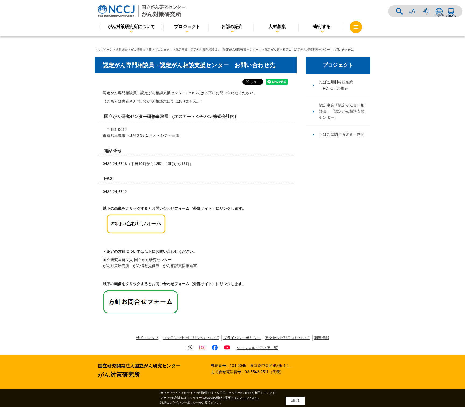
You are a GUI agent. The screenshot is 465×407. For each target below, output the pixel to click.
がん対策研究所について (131, 26)
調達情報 (321, 338)
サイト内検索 (399, 11)
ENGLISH (439, 11)
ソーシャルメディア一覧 (257, 348)
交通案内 (451, 11)
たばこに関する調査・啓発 (341, 134)
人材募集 (277, 26)
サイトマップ (147, 338)
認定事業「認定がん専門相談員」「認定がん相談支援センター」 (219, 49)
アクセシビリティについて (287, 338)
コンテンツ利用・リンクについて (191, 338)
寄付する (322, 26)
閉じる (295, 400)
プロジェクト (187, 26)
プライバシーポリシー (242, 338)
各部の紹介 (232, 26)
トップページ (103, 49)
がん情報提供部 (141, 49)
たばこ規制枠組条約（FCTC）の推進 (336, 85)
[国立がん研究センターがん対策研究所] (141, 11)
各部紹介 (122, 49)
